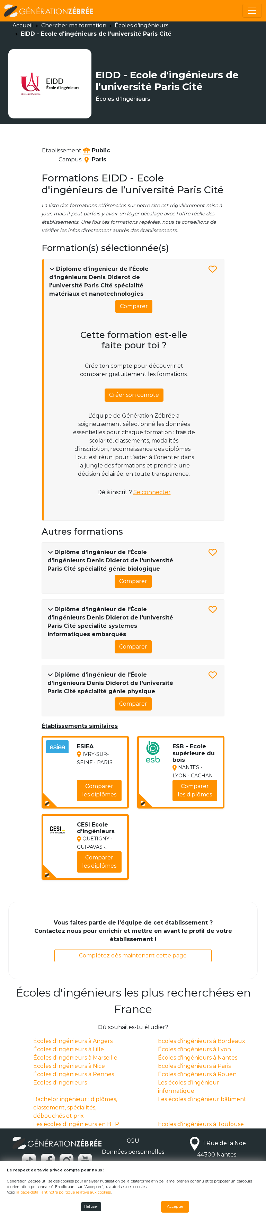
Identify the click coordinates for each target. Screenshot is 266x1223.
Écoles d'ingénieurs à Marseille (75, 1057)
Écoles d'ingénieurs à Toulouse (201, 1124)
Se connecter (152, 492)
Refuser (91, 1206)
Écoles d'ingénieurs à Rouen (197, 1074)
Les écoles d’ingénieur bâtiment (202, 1099)
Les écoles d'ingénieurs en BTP (76, 1124)
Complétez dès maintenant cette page (133, 955)
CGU (133, 1140)
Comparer (134, 306)
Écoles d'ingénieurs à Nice (69, 1066)
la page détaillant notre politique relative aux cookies (63, 1192)
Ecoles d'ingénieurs (60, 1082)
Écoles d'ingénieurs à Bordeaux (201, 1041)
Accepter (175, 1206)
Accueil (22, 25)
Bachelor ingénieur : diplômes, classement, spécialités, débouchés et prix (75, 1107)
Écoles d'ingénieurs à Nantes (197, 1057)
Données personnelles (133, 1152)
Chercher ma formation (73, 25)
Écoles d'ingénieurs (141, 25)
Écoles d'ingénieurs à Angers (73, 1041)
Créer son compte (134, 395)
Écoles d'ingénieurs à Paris (194, 1066)
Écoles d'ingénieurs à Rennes (73, 1074)
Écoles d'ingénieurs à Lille (68, 1049)
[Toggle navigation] (252, 11)
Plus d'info (102, 798)
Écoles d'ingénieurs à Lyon (194, 1049)
